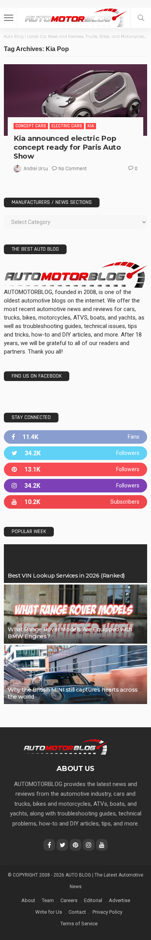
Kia (91, 126)
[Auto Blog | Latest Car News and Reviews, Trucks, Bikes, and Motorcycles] (65, 746)
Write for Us (48, 912)
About (28, 900)
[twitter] (75, 453)
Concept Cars (30, 126)
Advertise (119, 900)
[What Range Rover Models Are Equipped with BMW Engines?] (75, 614)
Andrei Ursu (36, 169)
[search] (141, 18)
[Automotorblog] (75, 17)
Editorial (93, 900)
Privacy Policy (107, 912)
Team (48, 900)
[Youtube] (75, 502)
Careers (68, 900)
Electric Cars (66, 126)
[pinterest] (75, 469)
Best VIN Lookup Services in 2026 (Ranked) (66, 575)
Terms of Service (79, 923)
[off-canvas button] (8, 17)
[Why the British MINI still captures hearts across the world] (75, 674)
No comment (72, 169)
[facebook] (75, 437)
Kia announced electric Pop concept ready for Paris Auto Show (67, 147)
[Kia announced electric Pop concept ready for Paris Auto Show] (75, 100)
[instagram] (75, 485)
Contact (77, 912)
